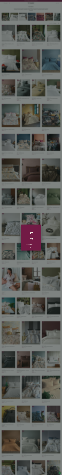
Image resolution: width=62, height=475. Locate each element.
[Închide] (40, 226)
